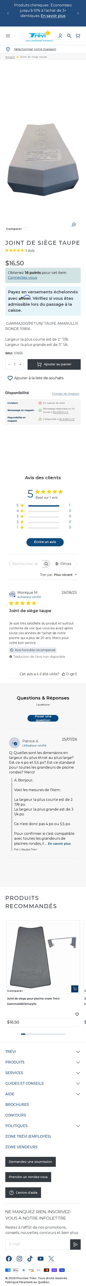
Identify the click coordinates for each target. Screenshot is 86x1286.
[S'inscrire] (75, 1244)
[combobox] (58, 575)
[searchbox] (25, 564)
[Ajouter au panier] (74, 988)
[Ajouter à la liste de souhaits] (77, 1014)
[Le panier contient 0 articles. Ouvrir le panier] (78, 35)
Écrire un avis (45, 542)
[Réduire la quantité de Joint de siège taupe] (9, 364)
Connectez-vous (22, 277)
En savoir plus (53, 16)
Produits (14, 1062)
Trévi (10, 1052)
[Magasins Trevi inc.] (40, 35)
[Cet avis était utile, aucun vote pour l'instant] (63, 674)
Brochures (17, 1105)
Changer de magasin (65, 393)
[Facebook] (8, 1258)
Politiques (16, 1126)
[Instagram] (19, 1258)
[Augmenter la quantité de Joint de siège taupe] (20, 364)
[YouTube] (40, 1258)
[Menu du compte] (60, 35)
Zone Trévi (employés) (28, 1136)
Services (14, 1073)
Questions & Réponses (43, 698)
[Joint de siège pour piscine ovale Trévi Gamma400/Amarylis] (43, 957)
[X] (51, 1258)
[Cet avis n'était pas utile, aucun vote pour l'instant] (71, 674)
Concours (15, 1115)
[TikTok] (30, 1258)
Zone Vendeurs (21, 1147)
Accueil (10, 57)
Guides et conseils (24, 1083)
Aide (9, 1094)
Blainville (61, 412)
